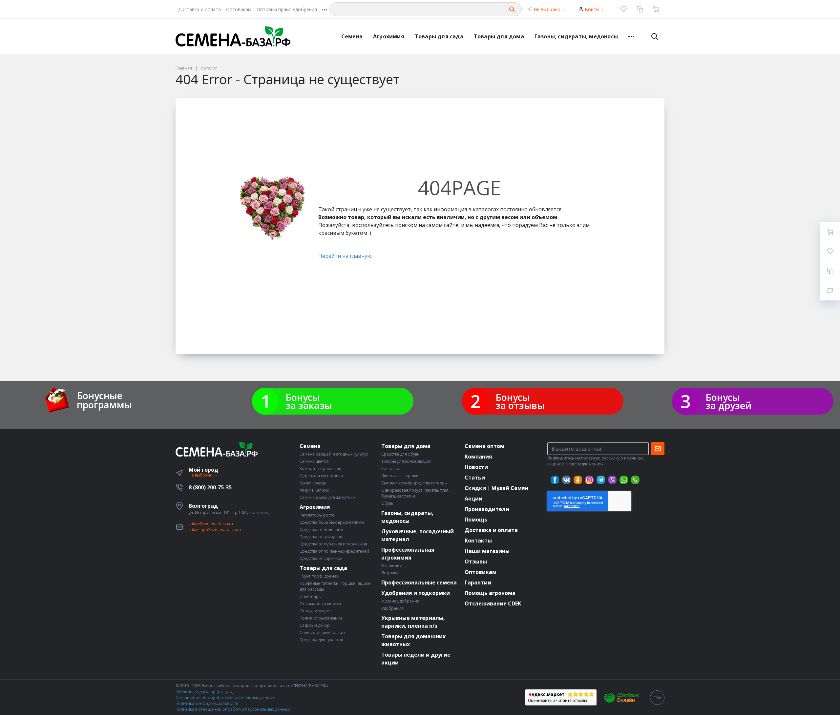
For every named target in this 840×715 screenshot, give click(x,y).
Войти (592, 9)
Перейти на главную (345, 255)
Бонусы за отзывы (520, 401)
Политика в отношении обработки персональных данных (233, 709)
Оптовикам (238, 9)
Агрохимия (388, 36)
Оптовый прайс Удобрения (287, 9)
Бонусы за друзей (728, 401)
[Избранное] (623, 9)
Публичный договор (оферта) (204, 691)
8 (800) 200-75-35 (210, 487)
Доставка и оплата (199, 9)
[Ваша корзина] (656, 9)
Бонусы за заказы (308, 401)
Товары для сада (439, 36)
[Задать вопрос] (830, 290)
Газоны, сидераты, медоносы (576, 36)
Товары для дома (499, 36)
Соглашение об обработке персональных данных (225, 697)
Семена (352, 36)
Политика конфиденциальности (207, 703)
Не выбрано (548, 9)
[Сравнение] (640, 9)
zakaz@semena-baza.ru (211, 523)
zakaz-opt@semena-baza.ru (215, 529)
